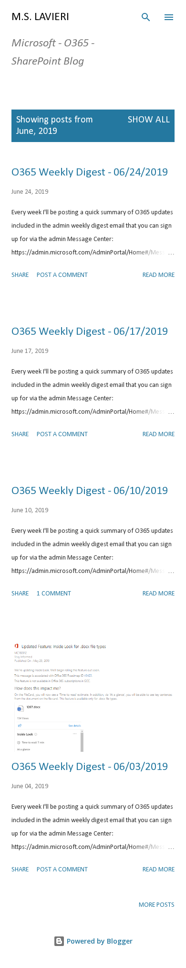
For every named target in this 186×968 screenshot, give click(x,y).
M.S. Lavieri (40, 17)
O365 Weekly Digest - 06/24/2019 (89, 172)
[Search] (146, 17)
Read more (159, 275)
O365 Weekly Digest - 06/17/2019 (89, 332)
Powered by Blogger (99, 941)
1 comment (54, 593)
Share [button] (20, 275)
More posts (157, 905)
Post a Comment (62, 275)
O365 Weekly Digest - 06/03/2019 (89, 767)
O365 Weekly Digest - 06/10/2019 (89, 491)
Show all (149, 120)
